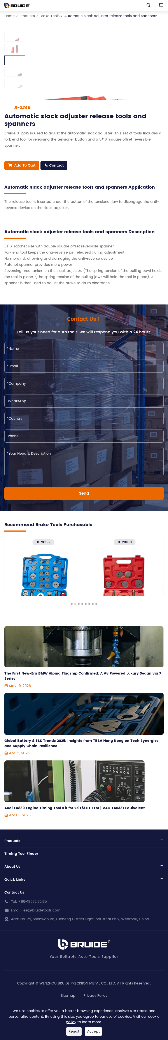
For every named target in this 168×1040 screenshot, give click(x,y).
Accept (93, 1031)
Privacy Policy (95, 995)
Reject (73, 1031)
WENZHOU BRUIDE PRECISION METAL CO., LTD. (77, 983)
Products (27, 16)
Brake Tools (50, 16)
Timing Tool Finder (21, 854)
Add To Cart (21, 165)
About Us (12, 867)
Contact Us (14, 892)
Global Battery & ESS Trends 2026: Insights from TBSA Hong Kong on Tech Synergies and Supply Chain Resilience (81, 743)
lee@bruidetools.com (41, 910)
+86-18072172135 (32, 901)
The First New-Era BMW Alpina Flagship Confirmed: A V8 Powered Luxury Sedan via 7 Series (82, 676)
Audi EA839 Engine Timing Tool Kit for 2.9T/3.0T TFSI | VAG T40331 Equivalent (74, 808)
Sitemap (68, 995)
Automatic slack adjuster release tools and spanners (110, 16)
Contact (54, 165)
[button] (72, 604)
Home (9, 16)
